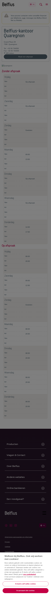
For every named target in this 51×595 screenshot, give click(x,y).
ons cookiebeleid (29, 574)
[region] (25, 573)
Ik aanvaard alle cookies (25, 590)
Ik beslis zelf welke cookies (25, 584)
